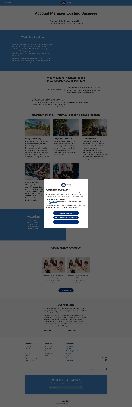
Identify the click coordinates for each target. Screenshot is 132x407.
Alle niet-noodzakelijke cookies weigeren (66, 217)
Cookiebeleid (53, 201)
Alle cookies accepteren (66, 213)
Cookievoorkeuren (66, 222)
